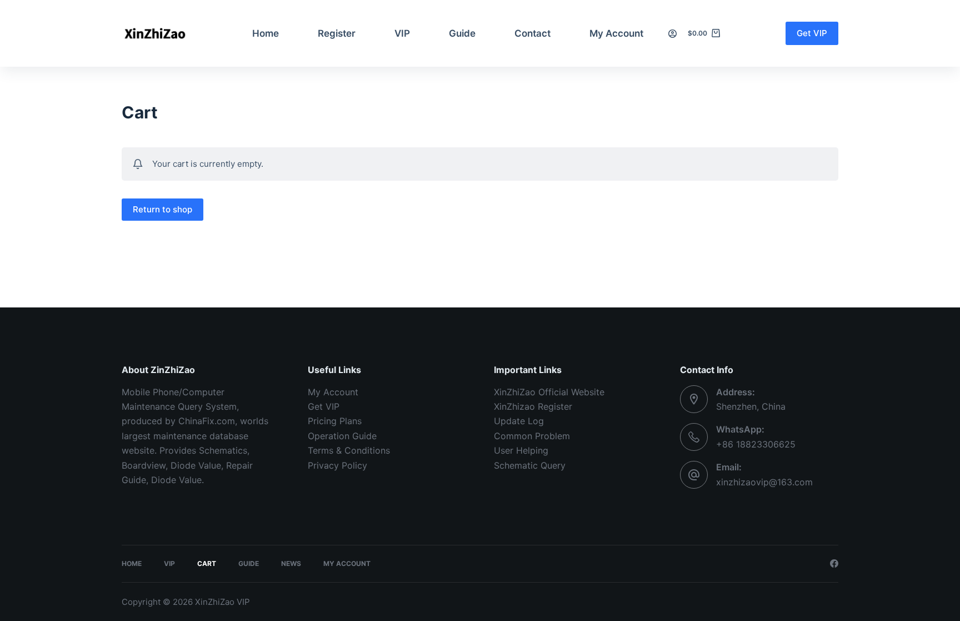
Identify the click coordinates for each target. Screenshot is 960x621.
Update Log (519, 420)
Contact (532, 33)
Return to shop (162, 209)
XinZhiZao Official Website (549, 392)
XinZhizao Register (533, 406)
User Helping (521, 450)
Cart (206, 563)
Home (265, 33)
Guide (462, 33)
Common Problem (532, 435)
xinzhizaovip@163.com (764, 482)
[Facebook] (834, 563)
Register (337, 33)
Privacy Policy (337, 465)
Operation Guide (342, 435)
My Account (616, 33)
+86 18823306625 (756, 444)
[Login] (672, 33)
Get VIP (812, 33)
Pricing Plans (335, 420)
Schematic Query (530, 465)
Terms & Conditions (349, 450)
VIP (402, 33)
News (291, 563)
